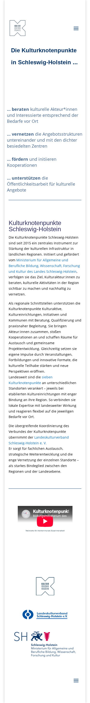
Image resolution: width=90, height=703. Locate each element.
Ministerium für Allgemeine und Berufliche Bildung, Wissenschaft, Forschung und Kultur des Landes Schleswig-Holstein (44, 266)
